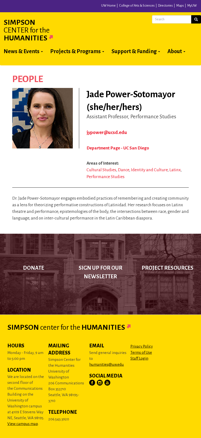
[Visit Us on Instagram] (100, 383)
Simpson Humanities (27, 30)
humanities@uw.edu (106, 364)
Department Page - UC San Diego (118, 148)
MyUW (192, 5)
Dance (123, 170)
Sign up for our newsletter (100, 272)
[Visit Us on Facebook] (92, 383)
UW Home (108, 5)
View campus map (22, 424)
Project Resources (167, 268)
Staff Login (139, 358)
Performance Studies (106, 176)
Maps (180, 5)
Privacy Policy (141, 346)
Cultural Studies (101, 170)
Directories (165, 5)
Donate (33, 268)
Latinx (175, 170)
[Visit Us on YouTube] (107, 383)
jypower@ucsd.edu (107, 132)
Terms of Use (141, 352)
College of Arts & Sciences (137, 5)
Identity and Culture (149, 170)
